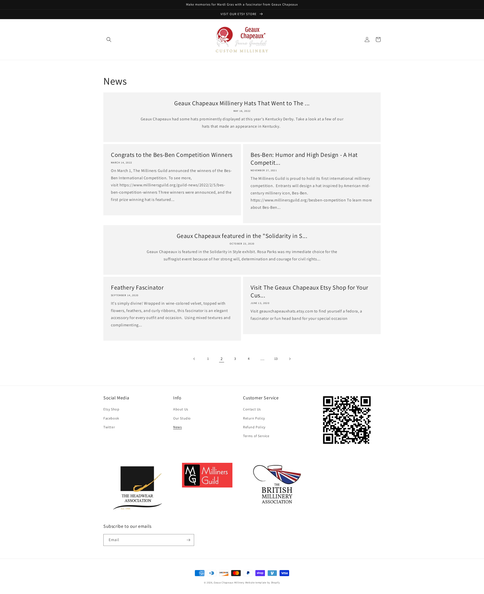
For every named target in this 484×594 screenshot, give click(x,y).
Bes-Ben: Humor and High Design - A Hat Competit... (304, 158)
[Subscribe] (188, 540)
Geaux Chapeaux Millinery (229, 582)
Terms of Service (256, 436)
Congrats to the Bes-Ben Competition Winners (172, 155)
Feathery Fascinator (137, 287)
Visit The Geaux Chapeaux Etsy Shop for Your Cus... (309, 291)
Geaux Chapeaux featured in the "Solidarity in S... (242, 236)
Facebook (111, 418)
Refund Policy (254, 427)
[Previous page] (194, 358)
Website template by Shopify (262, 582)
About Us (180, 409)
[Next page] (289, 358)
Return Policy (254, 418)
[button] (108, 39)
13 (276, 358)
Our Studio (182, 418)
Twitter (109, 427)
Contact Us (252, 409)
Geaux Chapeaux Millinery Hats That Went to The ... (242, 103)
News (177, 427)
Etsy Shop (111, 409)
